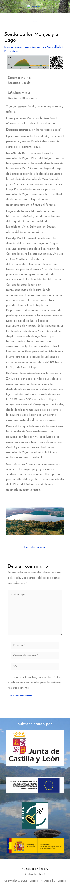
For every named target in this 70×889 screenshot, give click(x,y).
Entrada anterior (35, 547)
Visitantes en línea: (34, 869)
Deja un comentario (16, 47)
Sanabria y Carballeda (46, 47)
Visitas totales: (34, 874)
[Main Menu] (35, 18)
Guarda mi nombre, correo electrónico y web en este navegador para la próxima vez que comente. (34, 682)
